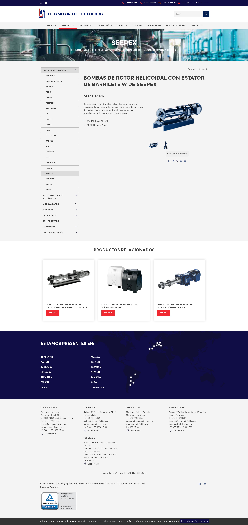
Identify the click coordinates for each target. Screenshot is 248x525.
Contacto (196, 25)
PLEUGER (50, 168)
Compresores (51, 221)
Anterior (192, 69)
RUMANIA (96, 377)
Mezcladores (51, 204)
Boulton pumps (54, 81)
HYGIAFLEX (51, 135)
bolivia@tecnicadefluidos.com (96, 421)
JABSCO (49, 141)
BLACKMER (51, 108)
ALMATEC (50, 103)
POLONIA (95, 362)
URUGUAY (46, 372)
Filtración (49, 227)
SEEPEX (108, 49)
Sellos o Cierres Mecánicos (53, 197)
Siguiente (203, 69)
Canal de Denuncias (50, 487)
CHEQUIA (95, 372)
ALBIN (49, 92)
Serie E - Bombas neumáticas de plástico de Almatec (119, 306)
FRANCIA (95, 357)
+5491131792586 (169, 3)
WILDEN (49, 190)
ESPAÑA (45, 382)
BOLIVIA (45, 362)
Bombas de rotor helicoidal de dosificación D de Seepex (175, 306)
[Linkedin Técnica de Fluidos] (41, 3)
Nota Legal (62, 483)
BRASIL (44, 387)
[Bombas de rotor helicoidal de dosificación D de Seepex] (179, 279)
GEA (48, 130)
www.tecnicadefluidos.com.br (96, 457)
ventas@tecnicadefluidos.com (53, 424)
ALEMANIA (46, 377)
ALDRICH (50, 97)
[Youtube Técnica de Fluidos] (46, 3)
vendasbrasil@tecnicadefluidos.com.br (100, 454)
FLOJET (49, 119)
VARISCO (50, 184)
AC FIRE (49, 87)
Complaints (111, 483)
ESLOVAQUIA (97, 387)
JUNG (48, 146)
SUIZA (94, 382)
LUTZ (48, 157)
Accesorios (50, 215)
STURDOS (50, 76)
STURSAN (50, 179)
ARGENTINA (47, 357)
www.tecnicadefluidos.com (52, 427)
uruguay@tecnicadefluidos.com (139, 421)
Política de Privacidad (95, 483)
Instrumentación (53, 232)
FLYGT (49, 125)
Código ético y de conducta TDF (131, 483)
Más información (189, 521)
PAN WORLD (51, 163)
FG (47, 114)
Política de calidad (76, 483)
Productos (76, 49)
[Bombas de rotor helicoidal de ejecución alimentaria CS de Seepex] (68, 279)
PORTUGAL (96, 367)
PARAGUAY (46, 367)
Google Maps (50, 433)
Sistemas (48, 210)
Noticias (137, 25)
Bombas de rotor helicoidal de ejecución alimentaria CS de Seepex (66, 306)
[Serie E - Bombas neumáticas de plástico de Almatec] (124, 279)
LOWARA (50, 152)
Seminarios (154, 25)
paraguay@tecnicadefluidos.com (183, 421)
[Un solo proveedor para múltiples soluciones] (71, 13)
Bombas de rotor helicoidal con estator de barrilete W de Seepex (146, 49)
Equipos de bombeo (93, 49)
